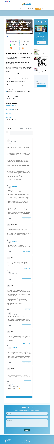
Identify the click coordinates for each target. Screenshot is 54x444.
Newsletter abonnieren (41, 85)
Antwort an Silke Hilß (27, 343)
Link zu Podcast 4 (9, 117)
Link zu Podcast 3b (9, 116)
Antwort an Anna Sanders (26, 218)
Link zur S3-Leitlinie (9, 109)
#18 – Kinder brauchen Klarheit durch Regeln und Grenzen (43, 53)
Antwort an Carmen (27, 381)
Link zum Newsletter (9, 107)
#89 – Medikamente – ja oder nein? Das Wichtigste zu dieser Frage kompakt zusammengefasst (43, 70)
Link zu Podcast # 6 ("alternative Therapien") (14, 110)
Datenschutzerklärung (43, 83)
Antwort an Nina (28, 309)
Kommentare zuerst (28, 128)
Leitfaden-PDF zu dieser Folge (11, 105)
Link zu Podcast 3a (9, 114)
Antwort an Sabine (27, 268)
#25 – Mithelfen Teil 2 (42, 49)
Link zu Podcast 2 (9, 113)
